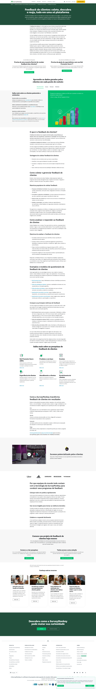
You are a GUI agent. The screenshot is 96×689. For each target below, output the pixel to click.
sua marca (33, 106)
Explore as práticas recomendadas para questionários (25, 4)
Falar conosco (68, 1)
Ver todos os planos (29, 72)
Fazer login (74, 1)
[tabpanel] (48, 108)
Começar (41, 628)
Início (12, 4)
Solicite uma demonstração (67, 558)
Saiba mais (22, 367)
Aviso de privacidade (70, 682)
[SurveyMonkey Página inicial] (16, 2)
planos (43, 118)
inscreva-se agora (29, 558)
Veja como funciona (67, 70)
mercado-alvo (28, 100)
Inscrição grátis (81, 1)
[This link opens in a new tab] (74, 672)
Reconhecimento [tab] (40, 86)
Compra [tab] (46, 86)
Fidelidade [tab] (57, 86)
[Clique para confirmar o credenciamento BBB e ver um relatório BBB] (34, 684)
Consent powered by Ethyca (89, 687)
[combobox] (13, 672)
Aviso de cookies (77, 682)
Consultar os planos (53, 628)
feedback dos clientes (42, 4)
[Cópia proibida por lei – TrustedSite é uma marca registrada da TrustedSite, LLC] (46, 684)
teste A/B (26, 114)
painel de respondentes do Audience (20, 119)
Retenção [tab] (52, 86)
